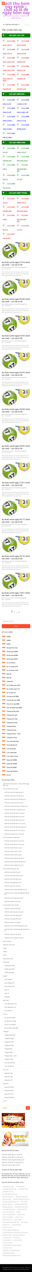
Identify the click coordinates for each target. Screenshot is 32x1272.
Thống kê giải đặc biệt (8, 1253)
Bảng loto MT (8, 1080)
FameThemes (25, 1269)
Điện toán (6, 1000)
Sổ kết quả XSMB (12, 651)
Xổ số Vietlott (8, 979)
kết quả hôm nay (12, 648)
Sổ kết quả (6, 962)
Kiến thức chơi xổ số (9, 945)
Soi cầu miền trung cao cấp (11, 869)
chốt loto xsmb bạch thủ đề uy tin (14, 796)
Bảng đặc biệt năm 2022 (21, 1204)
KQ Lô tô (5, 1070)
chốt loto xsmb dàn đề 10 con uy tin (14, 823)
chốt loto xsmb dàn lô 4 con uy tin (14, 834)
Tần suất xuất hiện (13, 741)
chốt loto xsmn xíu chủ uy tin (12, 934)
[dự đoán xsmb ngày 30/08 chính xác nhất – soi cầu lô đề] (16, 287)
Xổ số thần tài (11, 693)
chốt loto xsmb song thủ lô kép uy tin (15, 862)
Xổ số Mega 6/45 (9, 983)
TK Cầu (5, 1014)
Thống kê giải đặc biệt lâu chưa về (12, 1255)
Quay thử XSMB (12, 760)
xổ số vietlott (11, 663)
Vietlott (5, 976)
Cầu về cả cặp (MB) (13, 704)
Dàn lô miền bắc (16, 1225)
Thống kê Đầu (11, 726)
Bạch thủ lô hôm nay (8, 1196)
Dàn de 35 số (18, 1217)
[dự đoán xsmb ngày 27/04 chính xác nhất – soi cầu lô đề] (16, 250)
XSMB (8, 637)
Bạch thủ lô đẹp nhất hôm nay (11, 1202)
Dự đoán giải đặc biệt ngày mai (11, 1230)
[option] (17, 25)
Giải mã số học (7, 941)
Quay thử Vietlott (12, 771)
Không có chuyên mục (19, 1235)
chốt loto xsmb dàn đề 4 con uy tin (14, 813)
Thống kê (10, 681)
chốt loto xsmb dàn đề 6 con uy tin (14, 816)
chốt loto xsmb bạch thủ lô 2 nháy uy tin (16, 806)
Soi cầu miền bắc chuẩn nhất (11, 837)
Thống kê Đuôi (11, 730)
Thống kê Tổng (12, 737)
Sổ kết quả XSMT (12, 659)
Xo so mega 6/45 (12, 666)
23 (19, 612)
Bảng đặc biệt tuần (7, 1207)
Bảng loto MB (8, 1073)
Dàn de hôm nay (7, 1219)
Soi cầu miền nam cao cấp (10, 905)
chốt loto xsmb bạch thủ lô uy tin (13, 803)
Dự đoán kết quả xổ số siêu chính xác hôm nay (15, 1232)
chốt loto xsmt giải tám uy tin (12, 882)
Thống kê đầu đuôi (13, 711)
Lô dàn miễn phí (7, 1240)
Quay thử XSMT (12, 767)
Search (16, 626)
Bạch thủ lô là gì (7, 1199)
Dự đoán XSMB (7, 1235)
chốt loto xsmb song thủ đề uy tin (14, 858)
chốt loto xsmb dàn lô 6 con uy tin (14, 841)
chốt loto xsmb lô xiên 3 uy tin (13, 851)
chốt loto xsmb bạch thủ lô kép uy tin (15, 799)
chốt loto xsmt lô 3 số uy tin (12, 886)
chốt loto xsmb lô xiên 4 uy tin (13, 855)
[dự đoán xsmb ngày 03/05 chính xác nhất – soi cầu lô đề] (16, 324)
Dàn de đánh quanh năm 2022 (11, 1222)
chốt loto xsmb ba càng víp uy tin (13, 792)
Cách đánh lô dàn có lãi (9, 1209)
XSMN (9, 640)
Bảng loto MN (8, 1076)
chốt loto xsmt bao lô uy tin (12, 872)
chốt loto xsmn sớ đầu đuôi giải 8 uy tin (15, 926)
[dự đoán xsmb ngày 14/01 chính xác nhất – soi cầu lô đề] (16, 581)
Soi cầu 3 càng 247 (7, 1242)
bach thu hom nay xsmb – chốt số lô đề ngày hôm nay (16, 8)
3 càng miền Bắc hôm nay (9, 1189)
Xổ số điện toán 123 (13, 689)
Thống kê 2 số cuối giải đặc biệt (11, 1250)
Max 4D (9, 678)
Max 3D (9, 674)
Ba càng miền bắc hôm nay (10, 1194)
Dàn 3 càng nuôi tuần (8, 1212)
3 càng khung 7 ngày (8, 1186)
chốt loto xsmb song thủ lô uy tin (13, 865)
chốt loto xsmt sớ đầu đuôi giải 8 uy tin (15, 889)
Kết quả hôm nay (8, 958)
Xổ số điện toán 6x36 (13, 685)
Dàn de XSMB (17, 1219)
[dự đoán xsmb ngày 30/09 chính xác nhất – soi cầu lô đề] (16, 361)
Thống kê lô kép (12, 722)
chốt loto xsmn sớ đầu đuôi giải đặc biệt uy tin (16, 930)
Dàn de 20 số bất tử (8, 1217)
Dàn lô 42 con (6, 1225)
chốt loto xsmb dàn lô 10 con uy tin (14, 830)
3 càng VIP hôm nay (8, 1191)
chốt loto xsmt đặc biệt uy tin (12, 879)
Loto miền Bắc (11, 749)
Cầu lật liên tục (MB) (13, 700)
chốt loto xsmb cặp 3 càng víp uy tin (16, 24)
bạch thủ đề (24, 1202)
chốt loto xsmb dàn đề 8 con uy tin (14, 820)
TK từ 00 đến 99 (12, 745)
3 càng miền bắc (20, 1186)
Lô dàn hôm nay (7, 1237)
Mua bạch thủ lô (18, 1240)
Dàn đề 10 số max (7, 1227)
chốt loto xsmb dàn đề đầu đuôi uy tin (15, 827)
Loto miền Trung (12, 756)
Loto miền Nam (12, 752)
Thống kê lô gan (12, 715)
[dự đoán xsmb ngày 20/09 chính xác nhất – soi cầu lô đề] (16, 434)
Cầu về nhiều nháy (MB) (14, 708)
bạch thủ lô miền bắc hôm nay (21, 1199)
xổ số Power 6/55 (12, 670)
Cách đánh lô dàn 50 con (21, 1207)
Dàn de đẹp (24, 1222)
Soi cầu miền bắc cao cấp (10, 789)
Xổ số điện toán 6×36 (10, 1004)
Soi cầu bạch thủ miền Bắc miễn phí (12, 1245)
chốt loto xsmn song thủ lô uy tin (13, 938)
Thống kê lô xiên (12, 719)
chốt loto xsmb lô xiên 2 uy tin (13, 848)
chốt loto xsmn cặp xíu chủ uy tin (13, 912)
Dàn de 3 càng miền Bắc (9, 1214)
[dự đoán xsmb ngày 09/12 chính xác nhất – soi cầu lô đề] (16, 507)
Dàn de (18, 1212)
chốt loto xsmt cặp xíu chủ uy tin (13, 875)
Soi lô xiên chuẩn (7, 1248)
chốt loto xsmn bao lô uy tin (12, 908)
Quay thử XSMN (12, 764)
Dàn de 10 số (21, 1214)
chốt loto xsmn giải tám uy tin (13, 919)
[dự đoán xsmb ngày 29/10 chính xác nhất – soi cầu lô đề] (16, 544)
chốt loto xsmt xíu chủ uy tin (12, 901)
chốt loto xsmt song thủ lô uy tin (13, 898)
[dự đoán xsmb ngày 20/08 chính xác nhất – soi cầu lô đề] (16, 397)
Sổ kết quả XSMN (12, 655)
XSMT (9, 644)
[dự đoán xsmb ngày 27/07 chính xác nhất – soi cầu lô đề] (16, 471)
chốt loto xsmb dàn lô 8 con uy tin (14, 844)
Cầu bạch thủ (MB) (13, 696)
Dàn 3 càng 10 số (22, 1209)
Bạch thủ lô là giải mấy (22, 1196)
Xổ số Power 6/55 (9, 986)
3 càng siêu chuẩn (23, 1189)
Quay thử (5, 1083)
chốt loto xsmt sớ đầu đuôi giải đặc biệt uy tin (16, 893)
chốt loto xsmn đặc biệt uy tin (13, 915)
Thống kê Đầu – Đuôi (13, 734)
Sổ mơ (9, 775)
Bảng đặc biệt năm (7, 1204)
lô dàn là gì (16, 1237)
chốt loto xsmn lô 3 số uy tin (12, 922)
